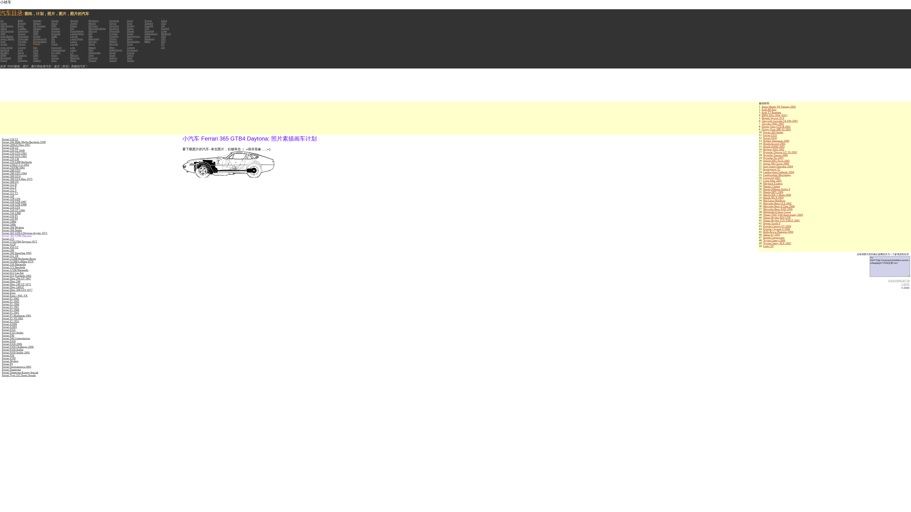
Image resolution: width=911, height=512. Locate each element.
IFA (53, 39)
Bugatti (22, 23)
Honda (55, 20)
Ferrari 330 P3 (10, 216)
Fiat (35, 47)
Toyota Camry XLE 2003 (777, 243)
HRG (53, 26)
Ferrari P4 (7, 363)
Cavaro (22, 33)
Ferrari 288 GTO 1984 (14, 173)
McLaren (93, 26)
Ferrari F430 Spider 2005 (16, 352)
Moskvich (166, 33)
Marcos (74, 55)
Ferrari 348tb (9, 221)
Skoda (130, 31)
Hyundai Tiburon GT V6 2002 (780, 152)
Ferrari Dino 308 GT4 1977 (17, 289)
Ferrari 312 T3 (10, 193)
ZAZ (163, 41)
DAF (20, 58)
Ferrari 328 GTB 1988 (14, 204)
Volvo (147, 36)
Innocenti (56, 47)
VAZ (163, 39)
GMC (36, 55)
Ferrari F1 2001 (10, 312)
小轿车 (905, 284)
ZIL (163, 44)
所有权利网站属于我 (898, 280)
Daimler (37, 20)
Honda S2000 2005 (774, 146)
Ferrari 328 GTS (11, 207)
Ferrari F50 (8, 355)
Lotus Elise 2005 (772, 180)
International (58, 50)
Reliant (113, 41)
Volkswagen (151, 33)
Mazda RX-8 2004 (773, 197)
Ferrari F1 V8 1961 (12, 318)
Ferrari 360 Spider (773, 132)
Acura (3, 23)
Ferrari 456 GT (10, 247)
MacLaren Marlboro (774, 200)
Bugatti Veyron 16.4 (773, 118)
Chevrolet (23, 39)
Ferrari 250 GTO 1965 (14, 156)
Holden (37, 60)
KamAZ (165, 28)
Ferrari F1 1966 (10, 304)
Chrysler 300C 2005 (773, 123)
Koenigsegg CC (771, 169)
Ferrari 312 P (9, 187)
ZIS (163, 47)
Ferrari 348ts (9, 224)
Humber (55, 28)
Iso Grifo (55, 52)
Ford (35, 50)
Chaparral (23, 36)
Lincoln (74, 44)
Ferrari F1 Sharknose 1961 (16, 315)
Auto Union (6, 47)
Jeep (54, 60)
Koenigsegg (77, 31)
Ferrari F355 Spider (12, 332)
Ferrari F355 (770, 135)
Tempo (130, 60)
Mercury (92, 31)
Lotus (73, 50)
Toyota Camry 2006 (774, 240)
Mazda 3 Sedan (771, 186)
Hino (35, 58)
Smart (130, 33)
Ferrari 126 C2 (10, 139)
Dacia (21, 52)
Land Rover (76, 39)
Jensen (74, 20)
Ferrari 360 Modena (13, 227)
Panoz (112, 23)
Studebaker (133, 41)
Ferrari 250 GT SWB (13, 150)
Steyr (130, 39)
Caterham (23, 31)
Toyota (148, 20)
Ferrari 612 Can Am (13, 272)
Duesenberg (40, 41)
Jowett (73, 23)
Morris (91, 44)
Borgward (5, 58)
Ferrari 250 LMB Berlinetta (17, 161)
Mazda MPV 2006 (773, 192)
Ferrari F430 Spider (12, 349)
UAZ (163, 36)
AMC (3, 33)
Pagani (92, 60)
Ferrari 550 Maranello (14, 264)
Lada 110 (768, 246)
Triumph (148, 26)
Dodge (37, 36)
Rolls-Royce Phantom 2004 (778, 231)
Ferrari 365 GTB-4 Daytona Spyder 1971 (24, 233)
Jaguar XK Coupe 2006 (776, 163)
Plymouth (114, 31)
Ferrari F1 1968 (10, 309)
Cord (20, 50)
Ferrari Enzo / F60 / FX (15, 295)
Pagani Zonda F (772, 223)
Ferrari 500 (8, 250)
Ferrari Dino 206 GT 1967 (16, 278)
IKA (53, 41)
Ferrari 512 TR (10, 255)
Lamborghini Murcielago (777, 175)
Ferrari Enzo (9, 292)
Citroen (22, 44)
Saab (112, 55)
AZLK (164, 20)
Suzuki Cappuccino (774, 237)
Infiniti (54, 44)
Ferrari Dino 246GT (13, 287)
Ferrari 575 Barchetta (13, 267)
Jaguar (55, 58)
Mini (90, 36)
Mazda (92, 23)
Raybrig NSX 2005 (773, 149)
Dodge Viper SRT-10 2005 (776, 129)
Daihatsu (23, 60)
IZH (163, 26)
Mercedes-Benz (97, 28)
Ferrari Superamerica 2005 (16, 366)
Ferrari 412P (9, 244)
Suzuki (130, 52)
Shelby (131, 26)
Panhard (114, 20)
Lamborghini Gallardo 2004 (778, 172)
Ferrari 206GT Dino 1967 (16, 144)
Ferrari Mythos (10, 361)
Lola (72, 47)
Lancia (74, 36)
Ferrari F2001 (9, 326)
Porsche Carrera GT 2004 (777, 226)
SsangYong (133, 36)
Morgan (92, 41)
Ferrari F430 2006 (12, 344)
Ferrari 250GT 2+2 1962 (15, 164)
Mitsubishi (93, 39)
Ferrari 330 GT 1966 (13, 210)
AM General (7, 31)
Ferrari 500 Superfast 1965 (17, 252)
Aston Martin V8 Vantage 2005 (779, 106)
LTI (72, 52)
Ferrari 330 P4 (10, 218)
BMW (3, 55)
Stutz (130, 44)
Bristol (3, 60)
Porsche (113, 36)
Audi (2, 41)
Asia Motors (6, 36)
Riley (112, 47)
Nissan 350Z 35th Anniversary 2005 (783, 214)
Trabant (148, 23)
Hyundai (55, 33)
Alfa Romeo (6, 26)
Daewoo (22, 55)
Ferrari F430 (770, 138)
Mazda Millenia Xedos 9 (776, 189)
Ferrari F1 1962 (10, 298)
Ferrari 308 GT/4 (11, 176)
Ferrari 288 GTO (11, 170)
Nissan (92, 47)
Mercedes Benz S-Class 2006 (779, 206)
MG (90, 33)
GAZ (163, 23)
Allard (3, 28)
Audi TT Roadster (771, 112)
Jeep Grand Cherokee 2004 (778, 166)
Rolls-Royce (115, 50)
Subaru (131, 47)
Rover (112, 52)
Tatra (129, 58)
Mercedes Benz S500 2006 (778, 209)
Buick (21, 26)
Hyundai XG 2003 (773, 157)
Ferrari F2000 (9, 324)
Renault (113, 44)
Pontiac (113, 33)
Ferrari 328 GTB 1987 (14, 201)
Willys (147, 41)
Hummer (55, 31)
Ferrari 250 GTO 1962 (14, 153)
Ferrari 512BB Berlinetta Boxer (19, 258)
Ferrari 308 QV (10, 181)
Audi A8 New (769, 109)
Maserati (74, 58)
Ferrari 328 (8, 196)
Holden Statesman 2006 (776, 140)
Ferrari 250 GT (10, 147)
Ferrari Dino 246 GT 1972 (16, 284)
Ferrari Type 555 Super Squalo (19, 375)
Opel (91, 55)
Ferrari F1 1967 (10, 307)
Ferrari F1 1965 (10, 301)
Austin (3, 44)
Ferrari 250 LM (10, 159)
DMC (35, 33)
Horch (54, 23)
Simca (130, 28)
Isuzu (54, 55)
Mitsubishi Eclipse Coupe (777, 211)
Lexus (73, 41)
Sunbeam (132, 50)
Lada (164, 31)
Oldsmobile (94, 52)
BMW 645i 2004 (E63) (774, 115)
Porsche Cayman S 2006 (776, 229)
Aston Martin (7, 39)
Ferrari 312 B (9, 184)
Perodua (114, 26)
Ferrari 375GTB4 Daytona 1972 (19, 241)
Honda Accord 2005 (774, 143)
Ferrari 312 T (9, 190)
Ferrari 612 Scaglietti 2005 (16, 275)
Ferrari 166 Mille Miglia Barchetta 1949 (24, 142)
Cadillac (22, 28)
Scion (130, 20)
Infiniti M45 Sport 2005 (776, 160)
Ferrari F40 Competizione (16, 338)
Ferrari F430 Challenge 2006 (18, 346)
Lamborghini (77, 33)
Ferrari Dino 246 (11, 281)
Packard (93, 58)
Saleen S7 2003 (771, 234)
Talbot (130, 55)
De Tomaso (39, 26)
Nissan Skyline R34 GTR (776, 217)
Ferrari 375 (8, 238)
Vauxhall (149, 31)
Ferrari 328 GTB (11, 198)
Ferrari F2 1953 (10, 321)
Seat (129, 23)
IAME (54, 36)
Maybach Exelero (773, 183)
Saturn (113, 60)
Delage (37, 28)
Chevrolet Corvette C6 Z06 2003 (780, 120)
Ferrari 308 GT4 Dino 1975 (17, 179)
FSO (35, 52)
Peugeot (114, 28)
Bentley (4, 52)
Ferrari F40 (8, 335)
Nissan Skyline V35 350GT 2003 (781, 220)
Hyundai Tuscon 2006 (775, 155)
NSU (90, 50)
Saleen (113, 58)
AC (2, 20)
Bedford (4, 50)
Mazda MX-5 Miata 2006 (777, 194)
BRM (20, 20)
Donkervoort (39, 39)
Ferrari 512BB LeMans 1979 (17, 261)
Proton (113, 39)
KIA (72, 28)
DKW (36, 31)
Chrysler (22, 41)
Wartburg (149, 39)
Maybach (93, 20)
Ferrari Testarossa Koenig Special (20, 372)
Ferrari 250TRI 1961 (13, 167)
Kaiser (73, 26)
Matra (73, 60)
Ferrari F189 (9, 358)
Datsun (37, 23)
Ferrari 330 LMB (11, 213)
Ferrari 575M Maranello (15, 270)
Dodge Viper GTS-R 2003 (776, 126)
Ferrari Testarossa (11, 369)
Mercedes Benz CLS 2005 (777, 203)
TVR (146, 28)
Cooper (22, 47)
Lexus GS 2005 (771, 177)
